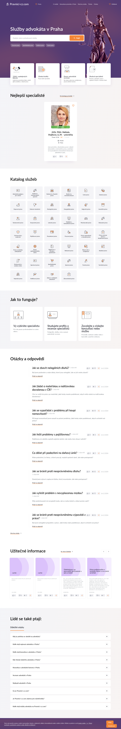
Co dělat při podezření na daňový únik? (54, 452)
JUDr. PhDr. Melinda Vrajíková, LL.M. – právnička (60, 133)
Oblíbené (114, 4)
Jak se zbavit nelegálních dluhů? (50, 367)
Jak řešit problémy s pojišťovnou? (51, 434)
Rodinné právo (40, 45)
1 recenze (66, 137)
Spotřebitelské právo (28, 45)
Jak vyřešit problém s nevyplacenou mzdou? (57, 493)
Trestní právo (50, 45)
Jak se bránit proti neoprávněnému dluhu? (56, 471)
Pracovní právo (16, 45)
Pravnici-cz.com (19, 4)
